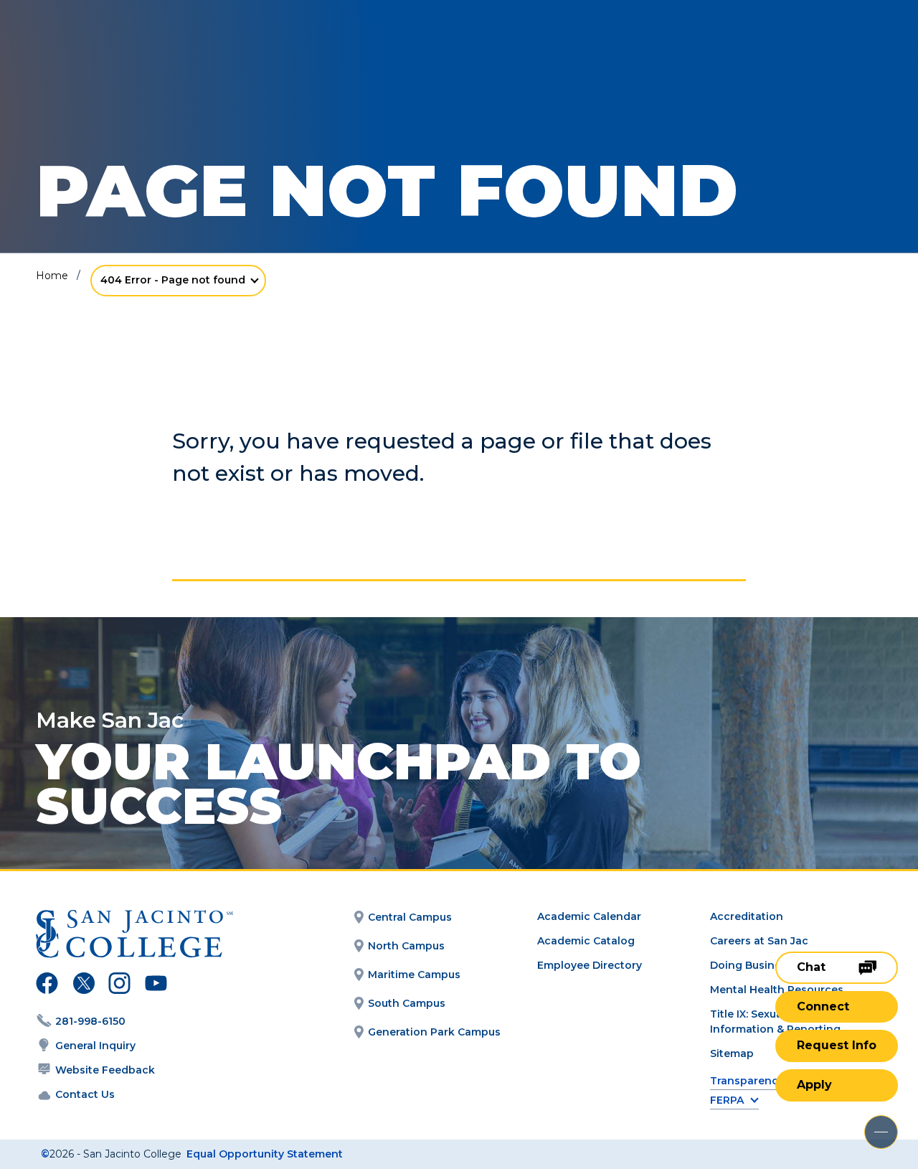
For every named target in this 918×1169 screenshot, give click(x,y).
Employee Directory (589, 965)
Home (52, 275)
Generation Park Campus (434, 1031)
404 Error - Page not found (172, 279)
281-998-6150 (90, 1021)
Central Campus (410, 917)
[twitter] (83, 985)
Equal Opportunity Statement (264, 1153)
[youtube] (154, 985)
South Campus (406, 1003)
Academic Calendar (589, 916)
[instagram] (119, 985)
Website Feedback (105, 1070)
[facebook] (47, 985)
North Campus (406, 945)
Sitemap (732, 1053)
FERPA (727, 1100)
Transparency (747, 1081)
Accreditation (746, 916)
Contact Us (85, 1094)
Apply (814, 1084)
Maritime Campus (414, 974)
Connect (823, 1006)
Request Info (836, 1045)
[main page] (116, 51)
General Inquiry (95, 1045)
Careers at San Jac (759, 940)
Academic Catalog (586, 940)
